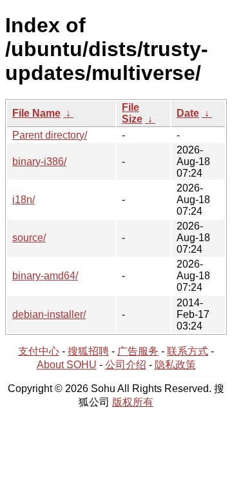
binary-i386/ (39, 161)
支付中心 (38, 351)
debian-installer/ (49, 314)
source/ (29, 237)
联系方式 (187, 351)
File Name (36, 113)
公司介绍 (125, 364)
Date (188, 113)
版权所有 (132, 402)
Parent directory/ (49, 135)
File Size (132, 113)
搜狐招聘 (88, 351)
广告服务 (138, 351)
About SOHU (67, 364)
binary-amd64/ (45, 275)
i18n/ (23, 199)
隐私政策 (175, 364)
